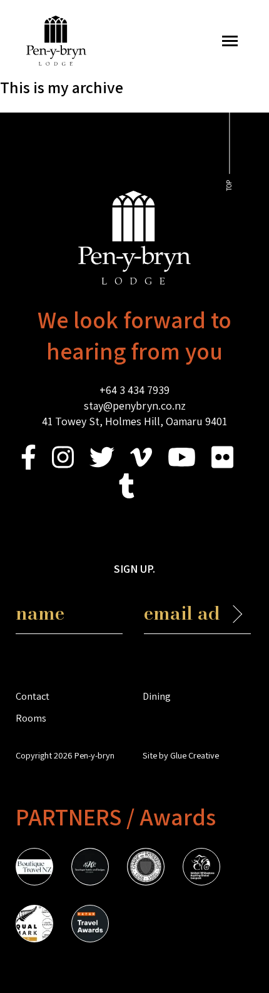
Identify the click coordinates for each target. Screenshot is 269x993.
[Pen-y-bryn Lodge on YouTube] (182, 465)
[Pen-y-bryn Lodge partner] (90, 925)
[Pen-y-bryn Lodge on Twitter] (101, 465)
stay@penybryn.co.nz (135, 405)
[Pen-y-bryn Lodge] (56, 61)
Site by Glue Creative (181, 755)
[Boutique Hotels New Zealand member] (90, 868)
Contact (32, 696)
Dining (157, 696)
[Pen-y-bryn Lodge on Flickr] (222, 465)
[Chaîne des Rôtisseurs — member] (146, 868)
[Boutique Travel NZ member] (34, 868)
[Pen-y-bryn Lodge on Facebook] (28, 465)
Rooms (31, 718)
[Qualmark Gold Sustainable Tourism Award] (34, 925)
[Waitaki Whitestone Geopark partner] (201, 868)
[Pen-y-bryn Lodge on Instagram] (63, 465)
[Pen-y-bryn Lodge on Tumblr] (126, 494)
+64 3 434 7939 (134, 390)
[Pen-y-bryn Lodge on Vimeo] (141, 465)
